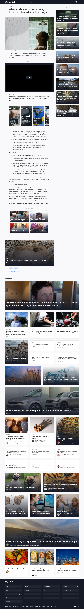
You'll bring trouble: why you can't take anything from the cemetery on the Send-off (67, 345)
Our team (22, 606)
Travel (35, 1)
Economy (19, 1)
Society (24, 1)
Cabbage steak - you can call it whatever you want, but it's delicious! (15, 464)
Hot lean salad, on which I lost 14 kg (16, 569)
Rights (43, 606)
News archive (15, 606)
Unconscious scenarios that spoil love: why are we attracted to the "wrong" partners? (15, 438)
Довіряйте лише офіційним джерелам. (40, 344)
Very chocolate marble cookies (38, 463)
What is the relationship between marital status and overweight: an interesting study (16, 452)
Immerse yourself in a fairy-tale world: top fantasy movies (40, 452)
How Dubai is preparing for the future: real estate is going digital (66, 569)
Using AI (55, 606)
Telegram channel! (24, 205)
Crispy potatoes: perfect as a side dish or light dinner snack (67, 452)
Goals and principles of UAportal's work (33, 606)
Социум (10, 6)
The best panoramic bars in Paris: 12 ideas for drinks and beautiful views (67, 332)
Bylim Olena (11, 14)
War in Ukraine (47, 1)
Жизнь (17, 271)
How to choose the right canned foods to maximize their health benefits (40, 570)
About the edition (8, 606)
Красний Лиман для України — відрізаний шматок (41, 358)
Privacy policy (49, 606)
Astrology (30, 1)
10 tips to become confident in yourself (40, 437)
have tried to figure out (19, 94)
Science (40, 1)
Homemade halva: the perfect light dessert (66, 463)
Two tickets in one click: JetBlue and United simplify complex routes (42, 332)
